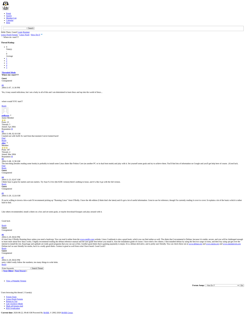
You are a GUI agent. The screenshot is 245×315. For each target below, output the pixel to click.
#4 (3, 177)
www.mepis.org (212, 244)
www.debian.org (195, 244)
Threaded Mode (9, 72)
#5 (3, 193)
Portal (8, 13)
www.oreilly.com (87, 239)
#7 (3, 258)
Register (26, 32)
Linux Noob (24, 35)
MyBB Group (67, 313)
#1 (3, 85)
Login (20, 32)
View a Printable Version (16, 281)
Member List (11, 18)
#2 (3, 131)
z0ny (4, 143)
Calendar (9, 20)
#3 (3, 159)
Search (9, 16)
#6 (3, 235)
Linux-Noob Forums (9, 35)
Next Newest (20, 271)
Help (8, 23)
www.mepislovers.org (232, 244)
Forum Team (11, 297)
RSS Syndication (13, 308)
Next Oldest (8, 271)
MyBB (46, 313)
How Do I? (35, 35)
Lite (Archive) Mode (14, 304)
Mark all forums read (14, 306)
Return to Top (11, 301)
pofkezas (5, 115)
